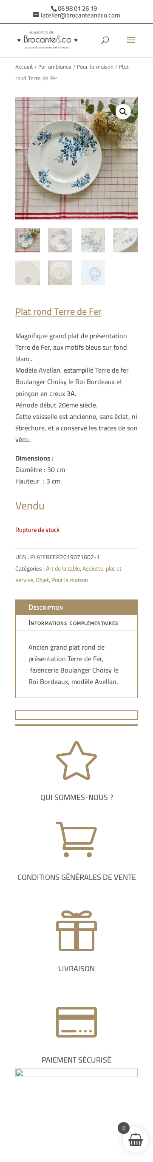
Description (45, 607)
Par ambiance (54, 67)
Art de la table (63, 568)
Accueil (24, 67)
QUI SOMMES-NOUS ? (76, 797)
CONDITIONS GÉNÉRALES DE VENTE (76, 877)
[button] (123, 111)
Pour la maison (95, 67)
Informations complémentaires (73, 623)
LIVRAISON (76, 968)
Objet (42, 579)
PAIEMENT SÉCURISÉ (76, 1060)
